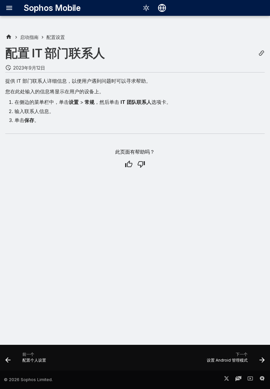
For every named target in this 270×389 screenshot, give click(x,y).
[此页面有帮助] (128, 164)
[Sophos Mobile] (8, 37)
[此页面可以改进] (141, 164)
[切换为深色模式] (146, 8)
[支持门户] (238, 379)
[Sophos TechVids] (250, 379)
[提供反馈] (262, 379)
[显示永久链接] (261, 53)
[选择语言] (162, 8)
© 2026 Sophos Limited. (28, 379)
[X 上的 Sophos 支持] (226, 379)
